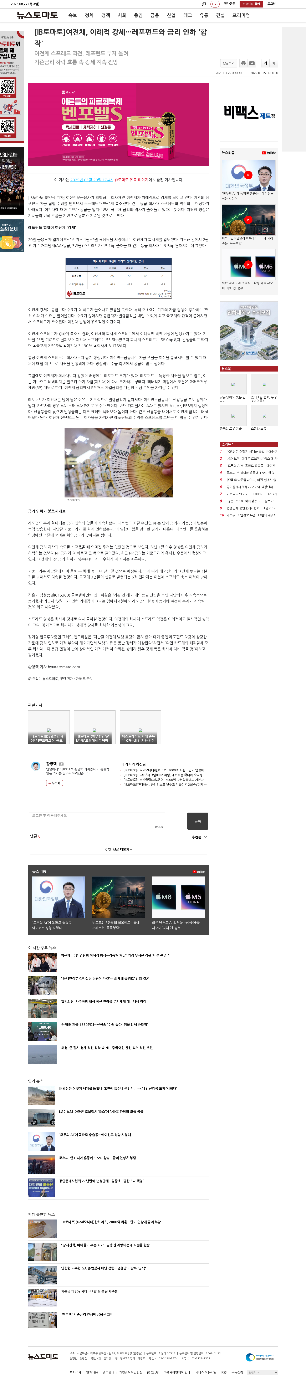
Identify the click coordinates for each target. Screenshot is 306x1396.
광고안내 (108, 1372)
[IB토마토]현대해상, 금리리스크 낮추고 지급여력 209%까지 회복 (167, 784)
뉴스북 (55, 783)
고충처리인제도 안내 (176, 1372)
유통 (204, 15)
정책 (105, 15)
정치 (89, 15)
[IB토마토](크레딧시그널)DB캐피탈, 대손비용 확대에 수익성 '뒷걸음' (169, 775)
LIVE (215, 3)
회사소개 (75, 1372)
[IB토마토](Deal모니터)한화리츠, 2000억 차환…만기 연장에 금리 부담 (170, 770)
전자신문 (229, 3)
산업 (171, 15)
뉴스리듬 (228, 152)
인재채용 (92, 1372)
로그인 (271, 3)
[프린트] (243, 63)
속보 (72, 15)
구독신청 (237, 1372)
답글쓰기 (229, 63)
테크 (187, 15)
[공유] (252, 63)
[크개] (265, 63)
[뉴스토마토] (37, 15)
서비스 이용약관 (205, 1372)
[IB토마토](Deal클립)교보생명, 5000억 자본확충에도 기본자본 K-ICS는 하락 (174, 779)
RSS (224, 1372)
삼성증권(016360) (55, 595)
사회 (122, 15)
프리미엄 (241, 15)
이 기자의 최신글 (133, 764)
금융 (155, 15)
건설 (220, 15)
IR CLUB (153, 1372)
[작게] (274, 63)
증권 (138, 15)
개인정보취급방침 (130, 1372)
